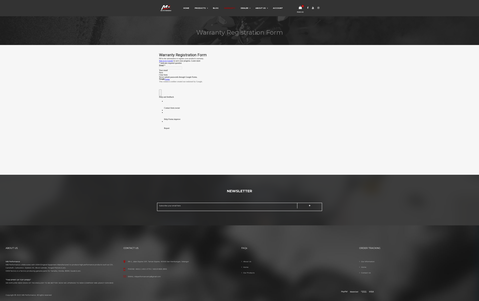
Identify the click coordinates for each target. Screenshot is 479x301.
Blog (215, 8)
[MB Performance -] (166, 8)
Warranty (229, 8)
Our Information (367, 261)
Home (186, 8)
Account (278, 8)
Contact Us (366, 273)
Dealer (244, 8)
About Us (260, 8)
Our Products (249, 273)
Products (200, 8)
